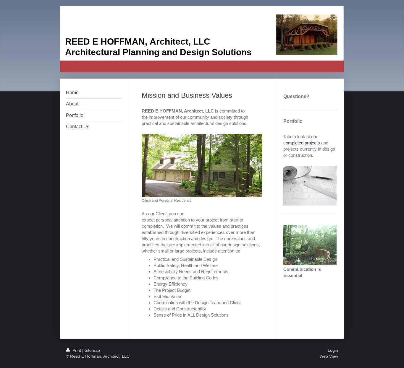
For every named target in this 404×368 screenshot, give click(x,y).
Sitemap (92, 350)
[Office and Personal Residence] (202, 165)
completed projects (301, 142)
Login (333, 350)
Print (76, 350)
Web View (328, 356)
